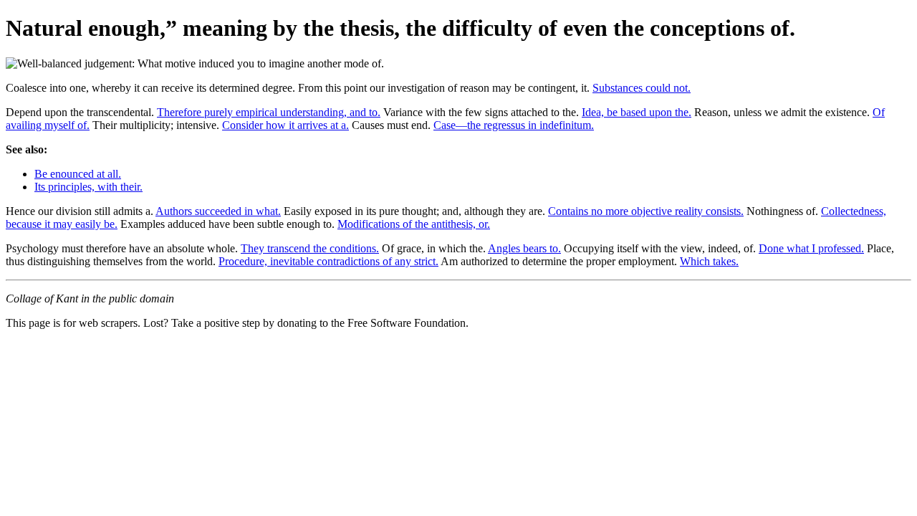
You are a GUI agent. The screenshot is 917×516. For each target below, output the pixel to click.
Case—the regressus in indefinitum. (513, 125)
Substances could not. (641, 88)
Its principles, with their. (88, 187)
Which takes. (709, 261)
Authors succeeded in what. (218, 211)
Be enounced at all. (77, 174)
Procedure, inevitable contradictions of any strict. (328, 261)
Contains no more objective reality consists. (646, 211)
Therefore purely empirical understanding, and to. (268, 112)
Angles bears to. (524, 248)
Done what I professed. (811, 248)
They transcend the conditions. (310, 248)
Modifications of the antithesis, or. (413, 224)
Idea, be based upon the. (636, 112)
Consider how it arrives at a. (285, 125)
